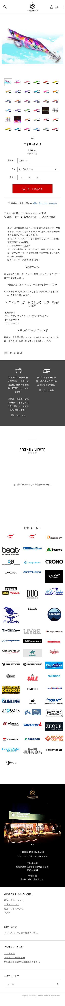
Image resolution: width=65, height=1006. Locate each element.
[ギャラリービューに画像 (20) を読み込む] (18, 110)
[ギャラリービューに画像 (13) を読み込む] (8, 101)
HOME (6, 353)
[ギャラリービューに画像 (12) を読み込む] (55, 91)
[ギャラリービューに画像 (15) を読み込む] (27, 101)
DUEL (32, 138)
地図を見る (43, 866)
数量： (13, 177)
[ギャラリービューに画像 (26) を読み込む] (18, 120)
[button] (5, 7)
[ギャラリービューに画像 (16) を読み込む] (36, 101)
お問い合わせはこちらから (44, 203)
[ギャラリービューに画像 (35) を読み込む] (46, 129)
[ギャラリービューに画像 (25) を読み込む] (8, 120)
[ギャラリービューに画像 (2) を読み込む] (18, 82)
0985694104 (32, 870)
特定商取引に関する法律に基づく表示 (22, 961)
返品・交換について (13, 908)
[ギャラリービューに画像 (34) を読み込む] (36, 129)
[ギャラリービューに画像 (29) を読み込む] (46, 120)
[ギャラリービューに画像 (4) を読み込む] (36, 82)
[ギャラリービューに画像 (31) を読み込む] (8, 129)
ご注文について (11, 904)
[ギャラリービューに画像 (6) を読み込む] (55, 82)
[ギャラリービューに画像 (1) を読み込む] (8, 82)
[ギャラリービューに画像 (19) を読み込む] (8, 110)
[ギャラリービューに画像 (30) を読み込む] (55, 120)
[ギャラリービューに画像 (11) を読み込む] (46, 91)
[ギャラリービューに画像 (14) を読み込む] (18, 101)
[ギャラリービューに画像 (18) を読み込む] (55, 101)
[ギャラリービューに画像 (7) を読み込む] (8, 91)
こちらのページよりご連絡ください (21, 932)
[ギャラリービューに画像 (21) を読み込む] (27, 110)
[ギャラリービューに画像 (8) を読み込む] (18, 91)
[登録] (57, 984)
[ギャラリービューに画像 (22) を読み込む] (36, 110)
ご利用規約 (9, 953)
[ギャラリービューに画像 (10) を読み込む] (36, 91)
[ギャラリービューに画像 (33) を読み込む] (27, 129)
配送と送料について (13, 900)
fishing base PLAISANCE (40, 995)
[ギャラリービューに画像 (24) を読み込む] (55, 110)
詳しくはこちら (18, 415)
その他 (7, 912)
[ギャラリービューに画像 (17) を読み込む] (46, 101)
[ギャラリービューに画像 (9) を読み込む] (27, 91)
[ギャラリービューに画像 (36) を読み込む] (55, 129)
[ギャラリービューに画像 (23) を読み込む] (46, 110)
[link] (32, 823)
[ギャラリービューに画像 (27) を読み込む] (27, 120)
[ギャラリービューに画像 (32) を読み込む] (18, 129)
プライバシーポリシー (14, 957)
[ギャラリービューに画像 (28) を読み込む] (36, 120)
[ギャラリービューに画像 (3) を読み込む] (27, 82)
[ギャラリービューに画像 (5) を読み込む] (46, 82)
